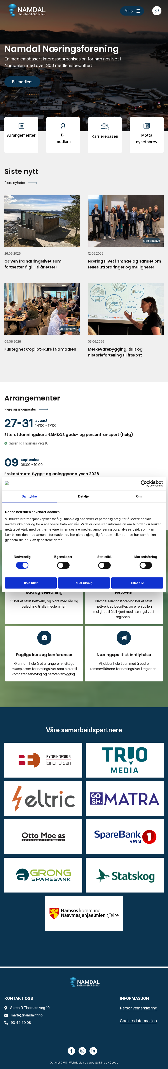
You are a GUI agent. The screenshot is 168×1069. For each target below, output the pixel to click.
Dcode (114, 1062)
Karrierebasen (105, 136)
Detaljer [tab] (84, 496)
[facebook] (71, 1050)
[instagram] (82, 1050)
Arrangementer (21, 135)
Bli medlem (63, 138)
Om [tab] (139, 496)
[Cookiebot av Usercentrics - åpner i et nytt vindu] (144, 483)
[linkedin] (93, 1050)
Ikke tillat (31, 583)
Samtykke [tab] (29, 496)
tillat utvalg (84, 583)
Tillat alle (137, 583)
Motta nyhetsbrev (146, 138)
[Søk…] (156, 10)
